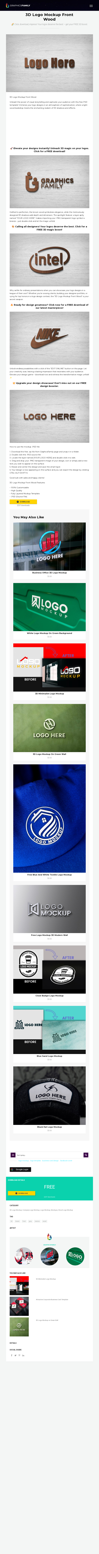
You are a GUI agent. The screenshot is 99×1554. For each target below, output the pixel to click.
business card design (50, 1161)
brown (17, 1221)
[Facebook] (12, 1356)
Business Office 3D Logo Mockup (49, 573)
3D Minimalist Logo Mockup (49, 694)
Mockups (54, 1210)
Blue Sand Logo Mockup (49, 1056)
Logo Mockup (45, 1210)
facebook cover (66, 1161)
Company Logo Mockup (31, 1210)
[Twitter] (15, 1356)
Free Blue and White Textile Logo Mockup (49, 875)
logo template (35, 1161)
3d (11, 1221)
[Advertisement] (49, 128)
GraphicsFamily (49, 1245)
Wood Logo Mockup (65, 1210)
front (24, 1221)
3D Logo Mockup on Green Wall (49, 754)
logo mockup (23, 1161)
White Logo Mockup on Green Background (49, 633)
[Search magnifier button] (86, 1155)
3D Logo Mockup (16, 1210)
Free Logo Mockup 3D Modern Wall (49, 935)
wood (44, 1221)
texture (37, 1221)
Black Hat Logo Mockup (49, 1127)
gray (30, 1221)
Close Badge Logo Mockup (49, 996)
